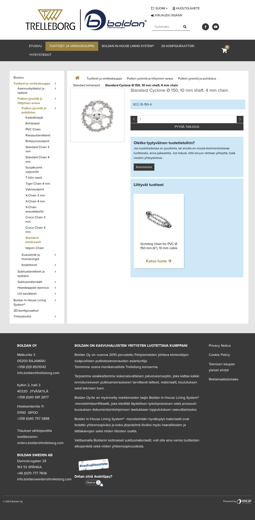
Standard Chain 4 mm (37, 159)
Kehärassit (33, 123)
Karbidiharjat (34, 118)
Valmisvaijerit (35, 189)
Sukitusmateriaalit (30, 282)
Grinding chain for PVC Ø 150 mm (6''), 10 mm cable (159, 246)
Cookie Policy (219, 355)
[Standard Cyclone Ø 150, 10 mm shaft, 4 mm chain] (97, 115)
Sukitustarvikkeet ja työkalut (31, 274)
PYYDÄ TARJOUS (187, 127)
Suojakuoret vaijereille (34, 169)
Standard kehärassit (33, 240)
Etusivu (35, 46)
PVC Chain (33, 129)
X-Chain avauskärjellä (34, 209)
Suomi (160, 8)
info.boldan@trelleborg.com (38, 373)
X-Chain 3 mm (35, 195)
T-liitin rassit (34, 178)
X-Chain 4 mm (35, 201)
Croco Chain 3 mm (35, 219)
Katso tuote (157, 261)
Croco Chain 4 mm (35, 230)
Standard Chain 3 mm (37, 149)
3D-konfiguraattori (177, 46)
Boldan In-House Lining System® (128, 46)
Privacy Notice (220, 346)
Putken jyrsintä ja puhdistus (34, 110)
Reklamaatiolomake (223, 379)
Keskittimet (29, 265)
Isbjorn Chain (35, 248)
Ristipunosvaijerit (37, 141)
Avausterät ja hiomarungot (31, 257)
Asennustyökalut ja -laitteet (32, 91)
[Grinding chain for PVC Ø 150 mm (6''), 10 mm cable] (159, 219)
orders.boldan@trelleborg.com (40, 443)
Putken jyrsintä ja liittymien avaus (30, 101)
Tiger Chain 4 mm (38, 184)
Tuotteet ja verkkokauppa (71, 46)
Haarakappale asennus (33, 288)
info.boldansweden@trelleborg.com (44, 479)
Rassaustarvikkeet (38, 135)
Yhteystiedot (40, 55)
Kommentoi (144, 167)
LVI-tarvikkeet (27, 294)
